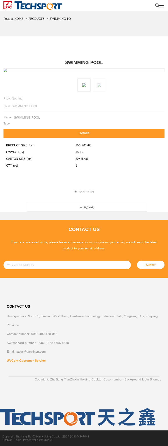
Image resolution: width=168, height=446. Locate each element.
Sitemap (155, 379)
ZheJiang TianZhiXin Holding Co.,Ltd (38, 436)
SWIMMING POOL (62, 18)
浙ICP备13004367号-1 (75, 436)
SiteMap (7, 440)
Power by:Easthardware (37, 440)
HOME (18, 18)
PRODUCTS (36, 18)
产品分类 (88, 207)
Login (17, 440)
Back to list (86, 192)
